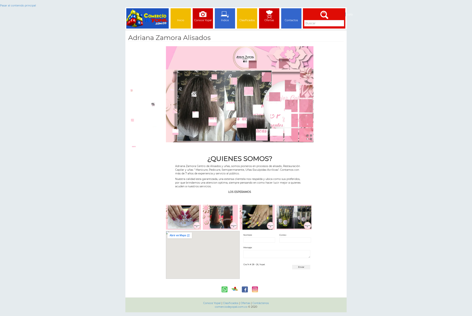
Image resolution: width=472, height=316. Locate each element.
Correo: (283, 235)
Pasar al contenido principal (18, 5)
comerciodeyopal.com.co (231, 306)
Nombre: (247, 235)
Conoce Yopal (212, 303)
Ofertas (245, 303)
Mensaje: (247, 247)
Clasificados (231, 303)
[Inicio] (147, 12)
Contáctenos (260, 303)
